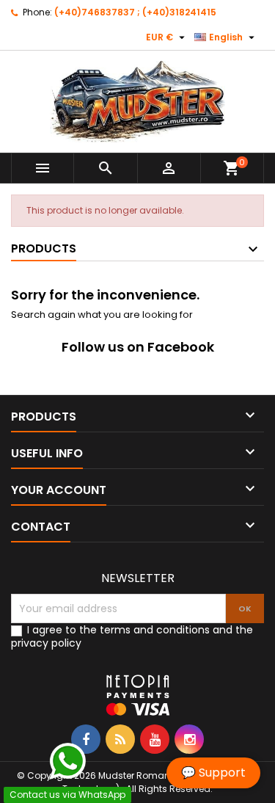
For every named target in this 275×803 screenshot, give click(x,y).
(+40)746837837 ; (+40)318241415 (135, 12)
